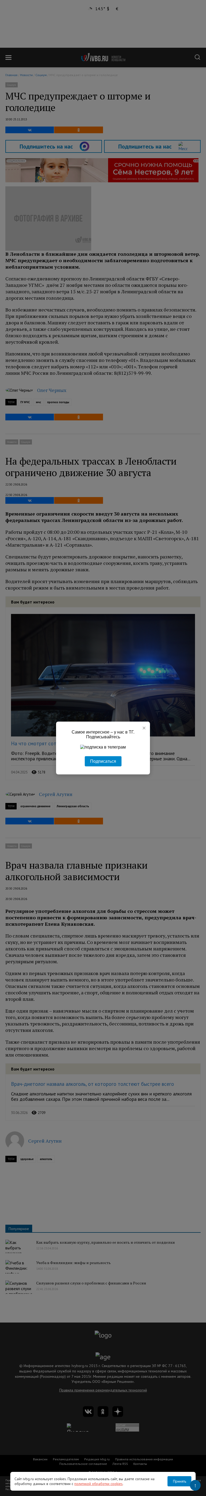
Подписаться (103, 761)
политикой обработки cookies (98, 1483)
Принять (179, 1481)
